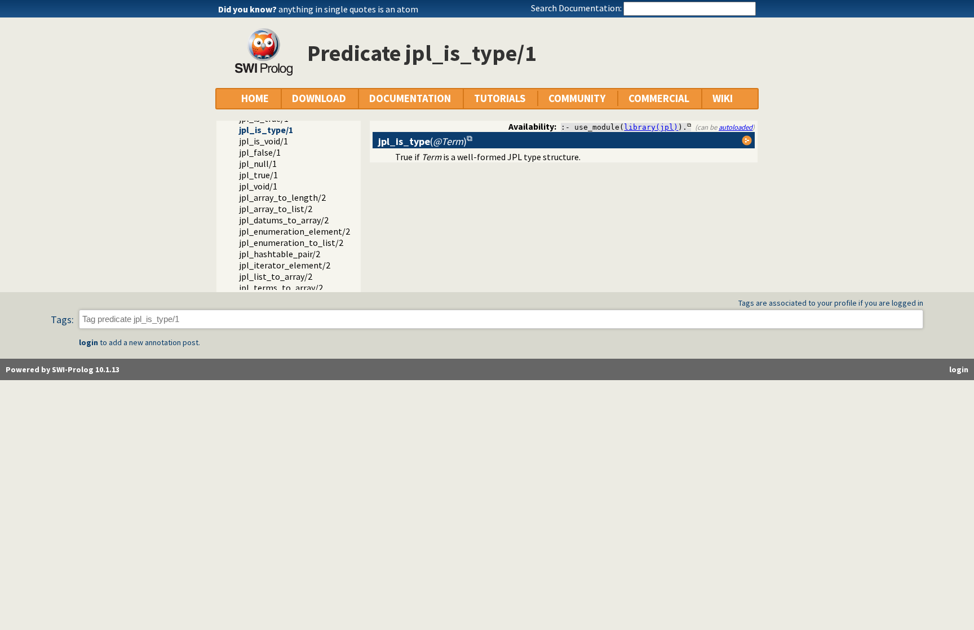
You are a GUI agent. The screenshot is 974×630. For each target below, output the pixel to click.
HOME (255, 98)
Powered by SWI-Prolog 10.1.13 (62, 369)
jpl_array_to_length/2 (282, 197)
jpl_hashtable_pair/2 (279, 253)
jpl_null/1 (258, 163)
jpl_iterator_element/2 (284, 265)
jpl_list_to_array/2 (275, 276)
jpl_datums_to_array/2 (284, 220)
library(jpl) (651, 127)
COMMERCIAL (658, 98)
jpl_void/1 (258, 186)
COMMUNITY (576, 98)
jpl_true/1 (258, 174)
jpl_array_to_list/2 (275, 208)
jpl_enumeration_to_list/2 (291, 242)
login (88, 342)
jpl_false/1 (260, 152)
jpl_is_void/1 (263, 141)
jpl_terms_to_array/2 (281, 287)
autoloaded (735, 126)
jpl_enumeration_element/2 (294, 231)
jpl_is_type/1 (266, 129)
